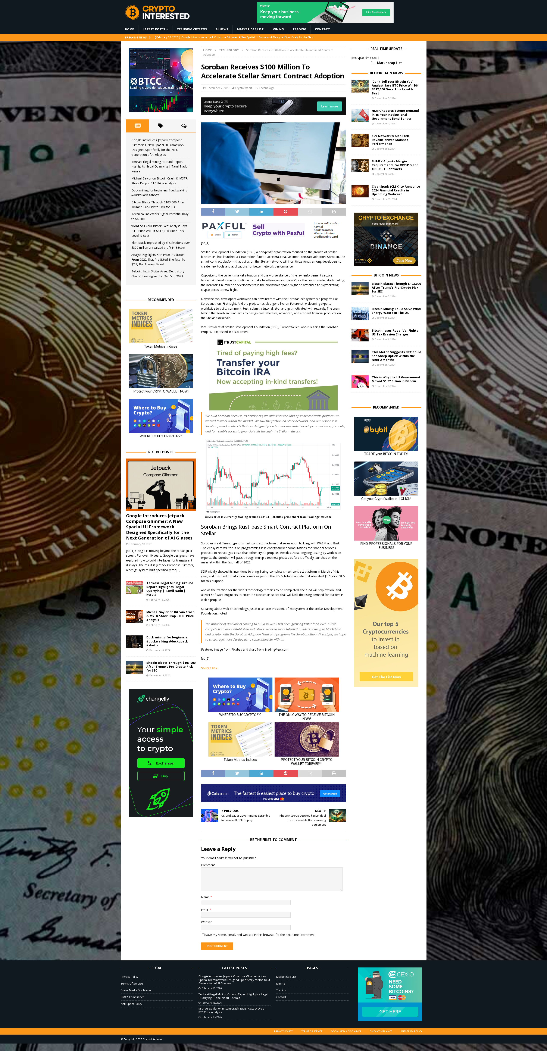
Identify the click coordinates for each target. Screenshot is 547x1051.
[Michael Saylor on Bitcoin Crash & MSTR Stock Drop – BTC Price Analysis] (134, 616)
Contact (322, 29)
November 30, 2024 (386, 199)
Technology (266, 88)
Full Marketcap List (386, 62)
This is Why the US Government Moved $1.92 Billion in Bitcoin (396, 379)
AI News (222, 29)
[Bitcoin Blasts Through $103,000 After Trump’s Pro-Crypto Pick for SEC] (134, 667)
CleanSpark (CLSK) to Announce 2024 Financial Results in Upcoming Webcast (396, 190)
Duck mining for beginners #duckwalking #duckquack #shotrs (167, 641)
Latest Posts (154, 29)
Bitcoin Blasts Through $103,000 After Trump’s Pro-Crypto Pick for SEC (171, 666)
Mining (278, 29)
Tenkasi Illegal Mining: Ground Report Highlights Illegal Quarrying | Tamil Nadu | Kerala (160, 166)
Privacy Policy (129, 977)
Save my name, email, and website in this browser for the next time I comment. (260, 935)
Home (129, 29)
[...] (178, 570)
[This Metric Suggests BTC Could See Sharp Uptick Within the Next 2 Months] (360, 356)
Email (205, 910)
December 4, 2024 (385, 123)
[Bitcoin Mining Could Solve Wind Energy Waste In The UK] (360, 313)
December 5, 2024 (159, 650)
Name (205, 897)
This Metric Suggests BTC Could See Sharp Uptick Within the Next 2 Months (396, 356)
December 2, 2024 (385, 173)
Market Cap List (250, 29)
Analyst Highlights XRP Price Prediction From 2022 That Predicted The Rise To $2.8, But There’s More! (158, 259)
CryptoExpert (243, 88)
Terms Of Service (132, 983)
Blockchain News (386, 73)
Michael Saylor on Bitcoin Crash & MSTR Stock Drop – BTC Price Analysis (170, 616)
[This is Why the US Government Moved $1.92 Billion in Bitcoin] (360, 381)
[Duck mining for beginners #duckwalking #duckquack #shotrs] (134, 641)
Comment (208, 865)
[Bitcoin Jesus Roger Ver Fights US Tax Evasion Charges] (360, 335)
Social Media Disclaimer (136, 990)
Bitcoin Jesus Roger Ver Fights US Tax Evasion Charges (395, 332)
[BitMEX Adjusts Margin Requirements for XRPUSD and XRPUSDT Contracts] (360, 165)
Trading (299, 29)
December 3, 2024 (385, 148)
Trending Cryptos (192, 29)
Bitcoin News (386, 275)
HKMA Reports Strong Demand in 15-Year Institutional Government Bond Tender (395, 114)
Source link (209, 668)
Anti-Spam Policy (131, 1004)
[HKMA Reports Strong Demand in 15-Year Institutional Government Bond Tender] (360, 115)
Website (206, 922)
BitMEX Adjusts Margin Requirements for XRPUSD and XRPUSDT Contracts (395, 165)
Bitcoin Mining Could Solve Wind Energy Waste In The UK (396, 311)
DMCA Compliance (132, 997)
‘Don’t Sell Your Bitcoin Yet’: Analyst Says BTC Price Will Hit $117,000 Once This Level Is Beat (159, 231)
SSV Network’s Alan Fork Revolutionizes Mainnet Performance (390, 140)
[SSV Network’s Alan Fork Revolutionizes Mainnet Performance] (360, 140)
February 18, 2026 (140, 544)
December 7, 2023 (218, 88)
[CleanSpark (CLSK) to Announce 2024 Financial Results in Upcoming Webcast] (360, 191)
